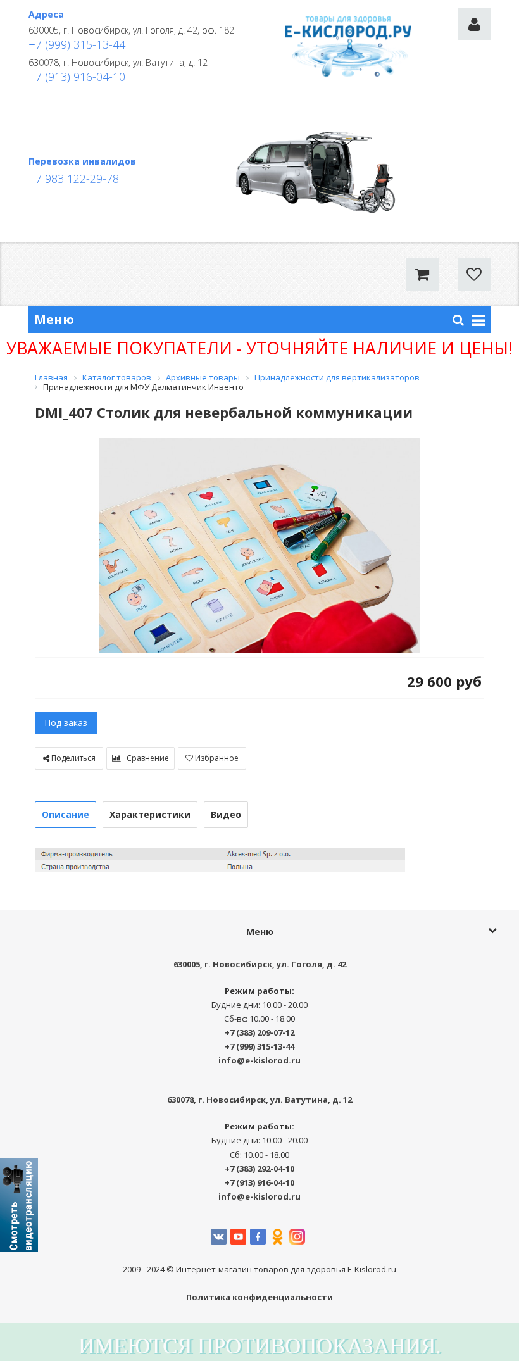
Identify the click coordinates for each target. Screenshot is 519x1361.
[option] (259, 545)
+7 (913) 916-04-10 (76, 76)
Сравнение (147, 758)
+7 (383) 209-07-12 (259, 1032)
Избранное (216, 758)
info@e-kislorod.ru (259, 1060)
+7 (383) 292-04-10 (259, 1168)
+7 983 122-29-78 (73, 178)
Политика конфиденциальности (259, 1297)
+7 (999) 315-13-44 (76, 44)
